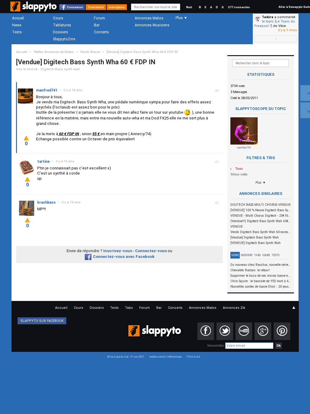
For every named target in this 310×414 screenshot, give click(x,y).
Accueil (18, 18)
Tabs (257, 255)
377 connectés (239, 7)
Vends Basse (90, 52)
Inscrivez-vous (117, 251)
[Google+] (263, 331)
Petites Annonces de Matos (54, 52)
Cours (58, 18)
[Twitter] (224, 331)
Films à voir (193, 356)
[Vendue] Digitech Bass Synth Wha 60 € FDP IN (142, 52)
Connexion (75, 7)
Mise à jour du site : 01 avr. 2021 (125, 356)
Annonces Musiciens (152, 25)
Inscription (117, 7)
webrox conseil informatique (165, 356)
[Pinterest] (282, 331)
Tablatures (62, 25)
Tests (17, 32)
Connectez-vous (151, 251)
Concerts (101, 32)
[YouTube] (244, 331)
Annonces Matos (149, 18)
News (16, 25)
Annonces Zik (234, 308)
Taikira (267, 17)
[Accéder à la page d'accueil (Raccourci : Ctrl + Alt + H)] (34, 9)
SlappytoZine (64, 39)
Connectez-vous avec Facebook (123, 256)
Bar (97, 25)
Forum (99, 18)
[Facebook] (205, 331)
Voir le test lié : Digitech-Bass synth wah (48, 69)
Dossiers (60, 32)
